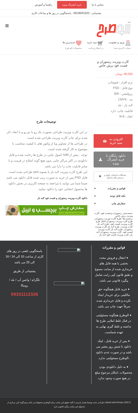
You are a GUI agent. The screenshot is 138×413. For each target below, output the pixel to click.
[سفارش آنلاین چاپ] (46, 206)
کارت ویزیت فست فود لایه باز (114, 234)
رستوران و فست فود (111, 213)
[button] (113, 188)
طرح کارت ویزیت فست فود (114, 222)
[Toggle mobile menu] (7, 26)
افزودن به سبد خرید (116, 141)
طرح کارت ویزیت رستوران (108, 218)
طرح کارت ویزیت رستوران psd (117, 221)
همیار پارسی (80, 402)
